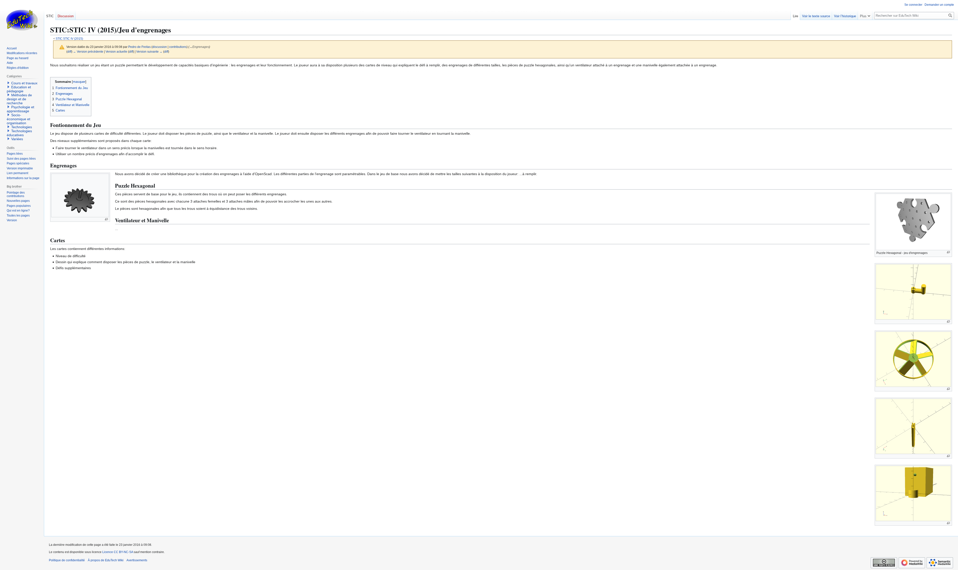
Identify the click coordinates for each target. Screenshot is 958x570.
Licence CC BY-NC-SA (117, 552)
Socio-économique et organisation (18, 119)
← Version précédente (88, 51)
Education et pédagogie (19, 89)
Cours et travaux (24, 83)
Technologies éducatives (19, 133)
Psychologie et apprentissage (20, 109)
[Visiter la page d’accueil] (22, 20)
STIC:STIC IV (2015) (69, 38)
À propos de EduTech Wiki (105, 560)
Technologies (21, 127)
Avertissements (136, 560)
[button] (865, 15)
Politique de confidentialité (67, 560)
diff (69, 51)
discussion (159, 46)
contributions (178, 46)
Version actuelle (116, 51)
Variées (17, 139)
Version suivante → (149, 51)
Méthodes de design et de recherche (19, 99)
